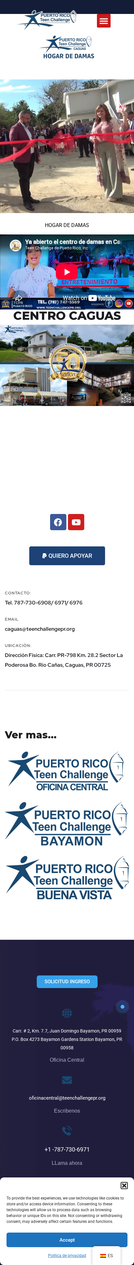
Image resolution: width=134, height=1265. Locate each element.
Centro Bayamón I (46, 822)
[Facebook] (58, 522)
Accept (67, 1240)
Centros (24, 779)
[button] (124, 1185)
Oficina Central (40, 769)
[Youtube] (76, 522)
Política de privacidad (67, 1255)
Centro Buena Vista (48, 876)
